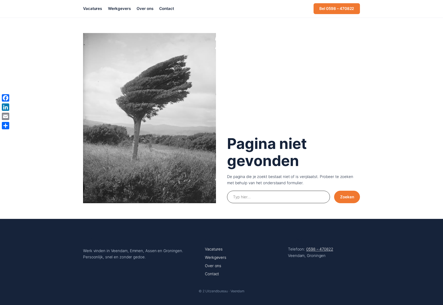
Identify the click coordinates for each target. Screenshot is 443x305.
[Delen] (5, 125)
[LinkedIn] (5, 107)
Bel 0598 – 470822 (336, 8)
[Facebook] (5, 98)
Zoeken (347, 197)
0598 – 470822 (319, 249)
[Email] (5, 116)
